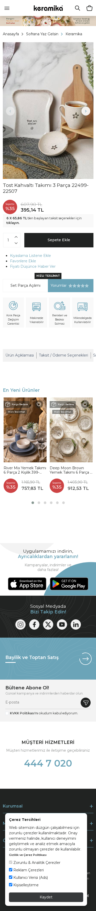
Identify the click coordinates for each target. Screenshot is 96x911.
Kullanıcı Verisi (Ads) (30, 877)
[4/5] (76, 286)
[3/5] (74, 286)
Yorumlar (57, 285)
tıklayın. (12, 223)
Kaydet (46, 897)
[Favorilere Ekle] (39, 404)
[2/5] (72, 286)
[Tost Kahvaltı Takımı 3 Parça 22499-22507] (48, 110)
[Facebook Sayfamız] (34, 624)
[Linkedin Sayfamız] (76, 624)
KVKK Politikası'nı (24, 713)
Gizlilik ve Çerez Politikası (28, 855)
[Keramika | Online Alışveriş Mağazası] (48, 8)
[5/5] (78, 286)
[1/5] (70, 286)
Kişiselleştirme (25, 885)
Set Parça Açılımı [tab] (25, 285)
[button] (33, 502)
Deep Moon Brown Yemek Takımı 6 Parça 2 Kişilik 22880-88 (71, 470)
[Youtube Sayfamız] (62, 624)
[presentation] (10, 111)
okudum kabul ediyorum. (44, 713)
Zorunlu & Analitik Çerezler (36, 862)
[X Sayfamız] (48, 624)
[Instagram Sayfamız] (20, 624)
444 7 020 (48, 763)
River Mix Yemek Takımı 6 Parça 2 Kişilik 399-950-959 (25, 470)
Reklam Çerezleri (28, 870)
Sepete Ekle (59, 240)
